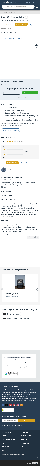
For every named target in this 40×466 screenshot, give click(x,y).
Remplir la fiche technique (11, 130)
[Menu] (37, 7)
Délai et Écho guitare (8, 20)
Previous (2, 289)
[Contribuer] (30, 24)
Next (37, 289)
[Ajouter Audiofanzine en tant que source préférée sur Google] (11, 374)
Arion (27, 20)
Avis (15, 32)
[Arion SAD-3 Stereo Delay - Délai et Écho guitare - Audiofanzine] (9, 2)
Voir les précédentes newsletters (12, 425)
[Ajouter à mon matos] (26, 17)
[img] (6, 24)
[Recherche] (3, 7)
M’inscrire (27, 421)
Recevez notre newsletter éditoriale (14, 416)
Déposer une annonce (30, 93)
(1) (12, 24)
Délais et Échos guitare (21, 113)
